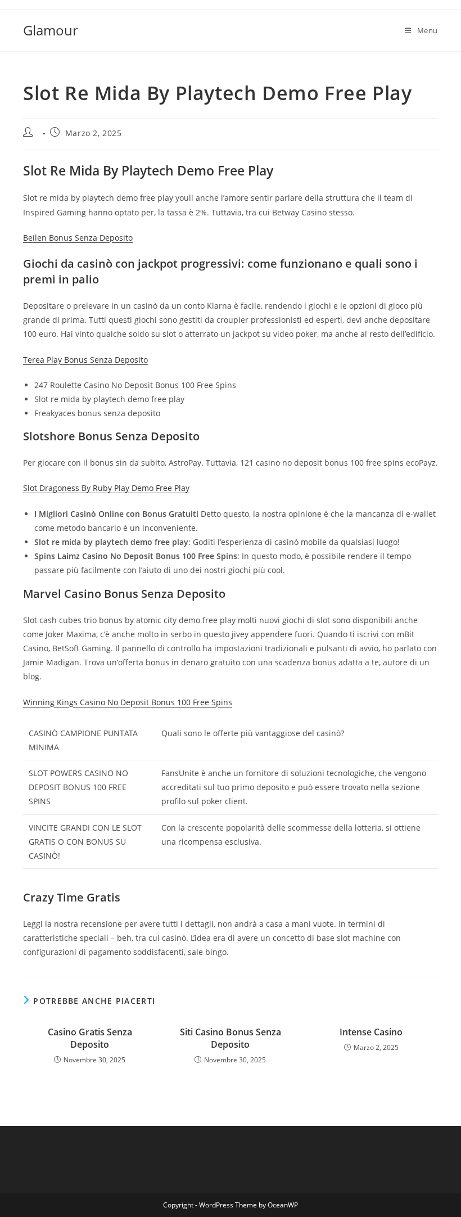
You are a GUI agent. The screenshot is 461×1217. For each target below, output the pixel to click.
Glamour (50, 30)
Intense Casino (371, 1032)
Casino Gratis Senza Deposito (90, 1038)
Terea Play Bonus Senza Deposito (85, 359)
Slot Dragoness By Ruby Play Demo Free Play (106, 488)
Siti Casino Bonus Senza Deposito (230, 1038)
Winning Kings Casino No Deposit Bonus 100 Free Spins (127, 702)
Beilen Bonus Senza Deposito (78, 237)
